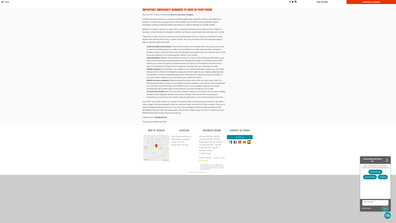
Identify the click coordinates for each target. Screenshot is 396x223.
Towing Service (160, 117)
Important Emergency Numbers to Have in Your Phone (177, 10)
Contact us (240, 137)
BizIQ (364, 208)
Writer (173, 15)
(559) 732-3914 (322, 2)
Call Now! (383, 177)
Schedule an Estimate (371, 2)
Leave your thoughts (184, 15)
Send (385, 209)
